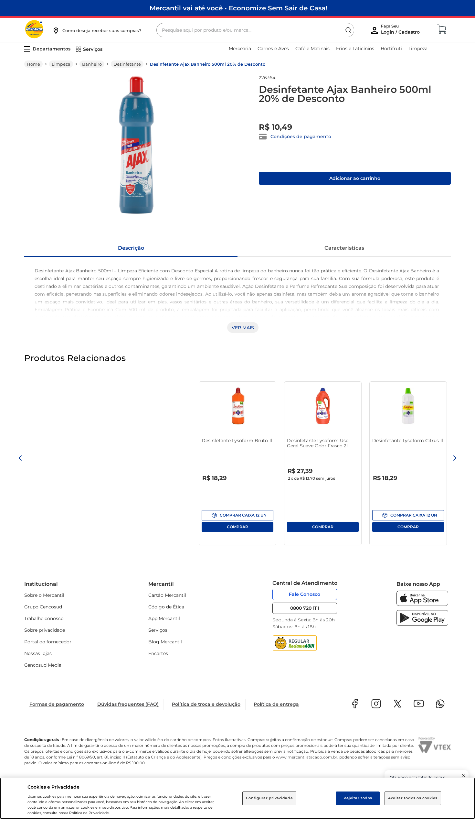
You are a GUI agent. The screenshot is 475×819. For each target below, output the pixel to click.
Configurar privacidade (269, 798)
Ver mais (243, 328)
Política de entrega (276, 704)
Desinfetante (127, 64)
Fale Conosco (304, 594)
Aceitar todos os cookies (413, 798)
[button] (96, 30)
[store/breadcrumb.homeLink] (33, 64)
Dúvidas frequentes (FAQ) (128, 704)
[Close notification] (463, 775)
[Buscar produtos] (348, 30)
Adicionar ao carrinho (354, 178)
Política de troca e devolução (206, 704)
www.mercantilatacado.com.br (306, 757)
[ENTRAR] (401, 30)
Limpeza (61, 64)
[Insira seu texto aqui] (422, 604)
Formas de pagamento (56, 704)
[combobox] (255, 30)
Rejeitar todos (357, 798)
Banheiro (92, 64)
